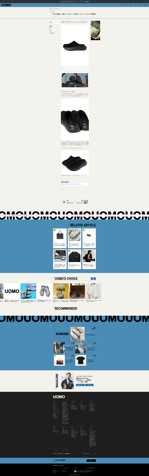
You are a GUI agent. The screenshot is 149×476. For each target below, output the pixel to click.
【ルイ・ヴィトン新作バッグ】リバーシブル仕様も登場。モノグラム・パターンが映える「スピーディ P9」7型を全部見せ (69, 361)
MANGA (140, 4)
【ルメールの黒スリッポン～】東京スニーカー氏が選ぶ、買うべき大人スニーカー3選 (71, 184)
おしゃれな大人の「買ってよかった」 (58, 263)
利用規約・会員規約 (64, 471)
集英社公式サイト (55, 470)
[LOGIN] (145, 4)
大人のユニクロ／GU (90, 346)
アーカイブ (8, 215)
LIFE (130, 5)
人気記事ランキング (56, 242)
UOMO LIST (126, 4)
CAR (126, 5)
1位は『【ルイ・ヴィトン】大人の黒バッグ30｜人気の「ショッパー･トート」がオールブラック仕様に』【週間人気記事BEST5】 (60, 244)
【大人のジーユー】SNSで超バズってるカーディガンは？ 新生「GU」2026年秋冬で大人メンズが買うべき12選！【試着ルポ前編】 (60, 301)
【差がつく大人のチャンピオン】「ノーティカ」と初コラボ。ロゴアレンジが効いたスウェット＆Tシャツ (74, 265)
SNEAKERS (131, 4)
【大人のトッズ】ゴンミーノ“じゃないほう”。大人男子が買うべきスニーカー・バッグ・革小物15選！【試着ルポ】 (125, 301)
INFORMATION (70, 299)
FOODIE (136, 5)
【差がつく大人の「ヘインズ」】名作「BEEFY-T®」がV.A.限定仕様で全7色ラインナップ (91, 361)
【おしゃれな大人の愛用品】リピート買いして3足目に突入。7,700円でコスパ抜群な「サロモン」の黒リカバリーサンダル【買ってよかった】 (59, 266)
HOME (2, 215)
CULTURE (140, 5)
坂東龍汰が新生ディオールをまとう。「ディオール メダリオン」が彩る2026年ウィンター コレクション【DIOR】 (88, 265)
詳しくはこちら (87, 1)
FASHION (122, 4)
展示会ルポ (67, 346)
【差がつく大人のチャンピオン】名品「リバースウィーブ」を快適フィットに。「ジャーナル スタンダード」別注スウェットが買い (74, 245)
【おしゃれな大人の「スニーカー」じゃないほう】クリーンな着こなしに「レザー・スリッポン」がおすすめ (74, 69)
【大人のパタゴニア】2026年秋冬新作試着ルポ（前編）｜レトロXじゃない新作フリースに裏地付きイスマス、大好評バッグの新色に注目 (70, 349)
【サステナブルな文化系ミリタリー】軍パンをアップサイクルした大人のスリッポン (71, 183)
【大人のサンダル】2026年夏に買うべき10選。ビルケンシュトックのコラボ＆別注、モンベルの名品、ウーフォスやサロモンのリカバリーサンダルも (93, 301)
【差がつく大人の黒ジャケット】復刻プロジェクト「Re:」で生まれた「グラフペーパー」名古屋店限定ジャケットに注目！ (89, 244)
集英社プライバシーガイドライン (56, 471)
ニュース (70, 242)
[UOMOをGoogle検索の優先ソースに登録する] (52, 33)
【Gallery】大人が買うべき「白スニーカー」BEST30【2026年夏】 (90, 335)
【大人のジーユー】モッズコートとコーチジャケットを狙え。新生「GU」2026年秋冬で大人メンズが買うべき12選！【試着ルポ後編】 (91, 349)
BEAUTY (122, 5)
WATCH (136, 4)
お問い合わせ (63, 470)
